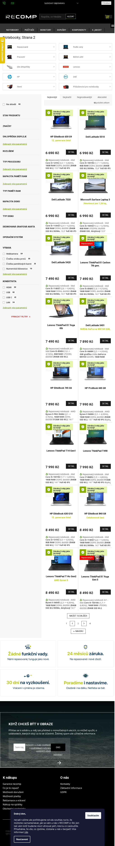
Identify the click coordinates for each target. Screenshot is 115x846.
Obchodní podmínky (14, 808)
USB (10, 292)
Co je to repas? (11, 788)
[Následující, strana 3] (84, 623)
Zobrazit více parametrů (15, 144)
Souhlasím (93, 815)
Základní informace (71, 788)
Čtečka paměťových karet (21, 264)
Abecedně (102, 97)
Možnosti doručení (13, 792)
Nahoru (79, 631)
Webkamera (14, 254)
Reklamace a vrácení (14, 800)
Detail (71, 152)
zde (26, 832)
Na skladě (13, 104)
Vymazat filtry (19, 316)
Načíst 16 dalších (78, 616)
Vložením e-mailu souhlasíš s (38, 748)
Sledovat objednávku (54, 3)
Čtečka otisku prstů (18, 259)
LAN (10, 302)
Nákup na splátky (12, 804)
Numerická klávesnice (19, 269)
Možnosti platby (12, 796)
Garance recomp (12, 783)
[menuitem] (12, 30)
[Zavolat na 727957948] (7, 3)
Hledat (70, 16)
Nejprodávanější (84, 97)
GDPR (63, 792)
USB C (11, 297)
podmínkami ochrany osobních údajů (41, 749)
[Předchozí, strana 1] (72, 623)
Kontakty (65, 783)
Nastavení (22, 839)
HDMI (11, 287)
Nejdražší (67, 97)
